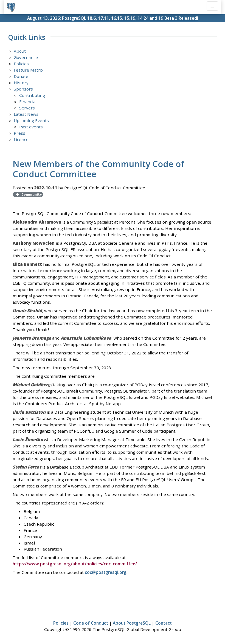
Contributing (32, 95)
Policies (21, 63)
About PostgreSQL (132, 623)
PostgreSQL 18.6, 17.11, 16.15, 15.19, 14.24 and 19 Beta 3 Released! (130, 18)
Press (19, 133)
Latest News (26, 114)
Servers (27, 108)
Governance (26, 57)
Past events (31, 126)
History (21, 82)
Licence (21, 139)
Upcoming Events (31, 120)
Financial (27, 101)
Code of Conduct (90, 623)
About (20, 51)
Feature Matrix (28, 70)
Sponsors (23, 89)
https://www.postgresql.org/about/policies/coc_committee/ (75, 563)
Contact (163, 623)
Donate (21, 76)
